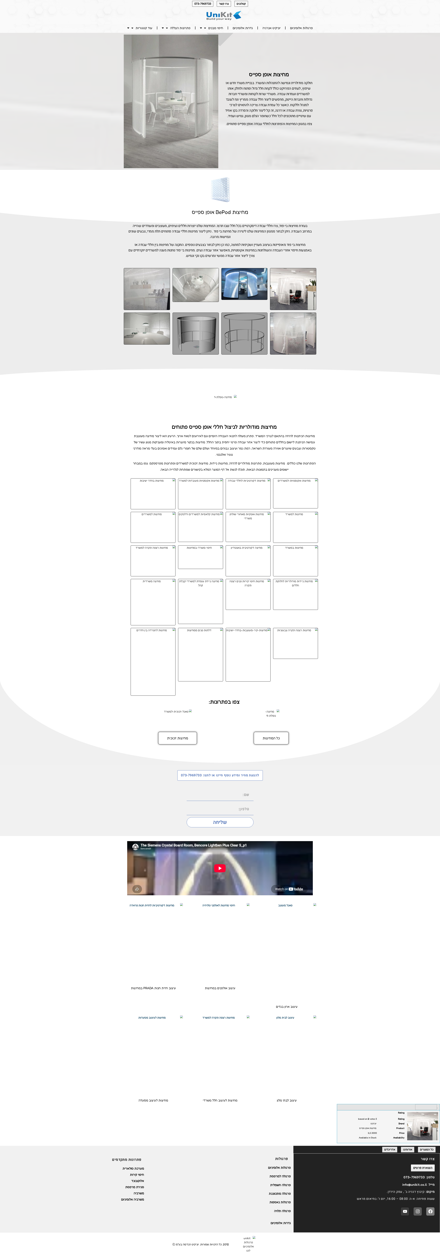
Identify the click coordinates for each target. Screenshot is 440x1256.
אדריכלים (389, 1149)
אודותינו (407, 1149)
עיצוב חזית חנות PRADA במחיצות (153, 988)
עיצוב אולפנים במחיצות (220, 988)
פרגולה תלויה (282, 1211)
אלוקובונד (137, 1181)
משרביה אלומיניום (132, 1199)
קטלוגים (241, 3)
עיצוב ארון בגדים (287, 1006)
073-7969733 (202, 3)
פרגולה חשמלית (280, 1185)
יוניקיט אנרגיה (271, 28)
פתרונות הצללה (180, 28)
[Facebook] (430, 1211)
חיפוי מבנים (215, 28)
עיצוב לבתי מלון (287, 1100)
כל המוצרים (426, 1149)
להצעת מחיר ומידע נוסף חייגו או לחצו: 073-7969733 (220, 775)
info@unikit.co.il (414, 1184)
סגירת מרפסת (134, 1187)
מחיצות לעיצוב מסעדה (153, 1100)
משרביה (139, 1193)
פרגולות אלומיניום (301, 28)
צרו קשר (224, 3)
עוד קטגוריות (144, 28)
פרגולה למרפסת (280, 1176)
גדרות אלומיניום (243, 28)
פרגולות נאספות (280, 1202)
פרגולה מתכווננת (280, 1193)
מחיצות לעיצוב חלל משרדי (220, 1100)
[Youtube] (405, 1211)
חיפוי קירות (137, 1174)
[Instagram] (417, 1211)
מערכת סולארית (133, 1168)
